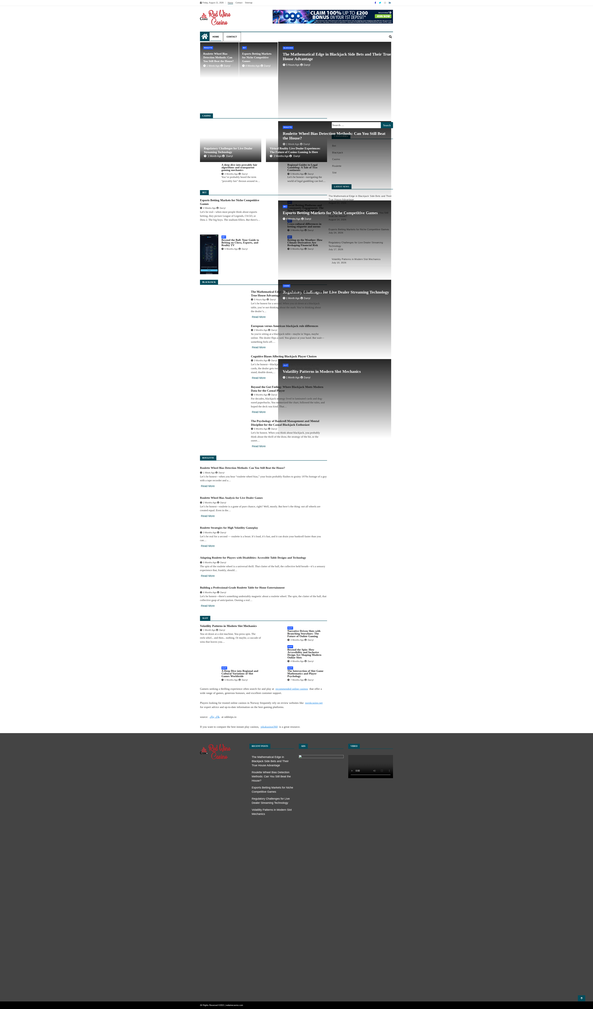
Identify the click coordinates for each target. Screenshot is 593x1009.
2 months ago (281, 156)
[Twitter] (380, 3)
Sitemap (248, 3)
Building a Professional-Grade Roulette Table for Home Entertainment (242, 587)
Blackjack (288, 48)
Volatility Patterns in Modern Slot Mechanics (228, 626)
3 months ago (260, 360)
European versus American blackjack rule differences (284, 326)
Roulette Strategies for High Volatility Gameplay (229, 527)
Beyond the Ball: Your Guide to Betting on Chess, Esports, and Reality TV (240, 242)
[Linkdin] (390, 3)
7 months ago (297, 680)
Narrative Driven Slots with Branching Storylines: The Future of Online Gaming (303, 633)
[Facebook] (376, 3)
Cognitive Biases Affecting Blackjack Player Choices (284, 356)
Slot (290, 628)
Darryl (227, 65)
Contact (239, 3)
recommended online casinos (291, 688)
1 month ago (215, 156)
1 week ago (213, 65)
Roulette (208, 48)
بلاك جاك (215, 716)
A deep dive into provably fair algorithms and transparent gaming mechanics (239, 167)
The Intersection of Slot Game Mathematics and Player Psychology (305, 673)
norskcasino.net (314, 702)
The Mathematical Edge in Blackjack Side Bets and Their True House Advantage (270, 761)
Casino (287, 286)
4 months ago (231, 174)
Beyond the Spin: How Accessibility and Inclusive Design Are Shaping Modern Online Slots (304, 653)
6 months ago (260, 429)
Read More (259, 316)
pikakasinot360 (269, 726)
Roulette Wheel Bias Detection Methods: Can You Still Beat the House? (218, 57)
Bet (244, 48)
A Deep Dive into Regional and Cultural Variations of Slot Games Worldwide (239, 673)
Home (230, 3)
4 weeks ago (252, 65)
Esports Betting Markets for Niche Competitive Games (256, 57)
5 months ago (231, 249)
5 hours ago (293, 65)
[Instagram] (385, 3)
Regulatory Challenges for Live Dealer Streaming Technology (336, 292)
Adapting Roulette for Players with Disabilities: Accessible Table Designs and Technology (253, 557)
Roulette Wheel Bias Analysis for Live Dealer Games (231, 497)
